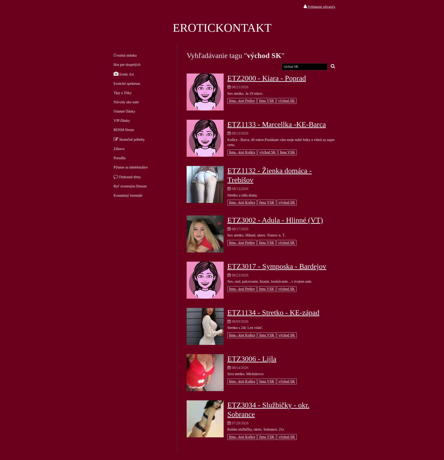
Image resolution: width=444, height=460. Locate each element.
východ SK (286, 101)
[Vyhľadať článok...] (333, 66)
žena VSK (266, 101)
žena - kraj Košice (242, 152)
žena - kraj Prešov (242, 101)
